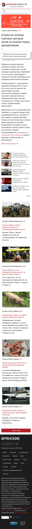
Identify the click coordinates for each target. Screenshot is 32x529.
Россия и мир (7, 459)
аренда (7, 143)
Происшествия (23, 452)
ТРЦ (17, 143)
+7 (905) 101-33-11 (10, 510)
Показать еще (16, 430)
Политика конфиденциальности (12, 470)
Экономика (6, 456)
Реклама (13, 467)
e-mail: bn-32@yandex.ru (22, 512)
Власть (5, 452)
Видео (16, 463)
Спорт (24, 459)
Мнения (15, 456)
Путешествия (7, 463)
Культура (17, 459)
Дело (22, 456)
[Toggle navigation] (4, 11)
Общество (13, 452)
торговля (13, 143)
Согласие (5, 474)
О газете (5, 467)
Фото (22, 463)
